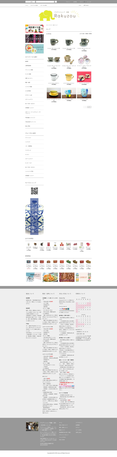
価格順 (86, 33)
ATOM (63, 439)
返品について (62, 429)
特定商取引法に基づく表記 (65, 432)
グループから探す (43, 5)
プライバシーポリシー (64, 434)
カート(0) (89, 1)
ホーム (27, 5)
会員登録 (75, 1)
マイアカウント (79, 422)
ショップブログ (62, 437)
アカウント (68, 1)
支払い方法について (63, 425)
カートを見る (78, 429)
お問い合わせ (86, 5)
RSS (60, 439)
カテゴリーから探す (34, 5)
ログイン (81, 1)
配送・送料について (63, 427)
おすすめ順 (82, 33)
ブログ (80, 5)
